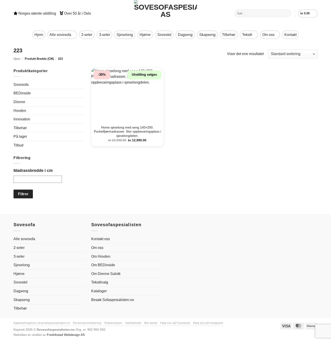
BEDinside (22, 93)
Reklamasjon (113, 323)
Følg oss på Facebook (175, 323)
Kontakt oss (100, 239)
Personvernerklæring (87, 323)
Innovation (22, 119)
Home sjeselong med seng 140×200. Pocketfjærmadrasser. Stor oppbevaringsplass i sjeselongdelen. (127, 131)
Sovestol (164, 35)
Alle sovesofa (60, 35)
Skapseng (207, 35)
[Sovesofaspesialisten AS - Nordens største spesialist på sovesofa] (165, 13)
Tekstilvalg (99, 282)
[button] (307, 13)
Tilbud (18, 145)
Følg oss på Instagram (208, 323)
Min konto (150, 323)
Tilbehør (228, 35)
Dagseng (185, 35)
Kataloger (99, 291)
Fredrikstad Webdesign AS (66, 335)
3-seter (104, 35)
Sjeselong (125, 35)
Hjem (38, 35)
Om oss (268, 35)
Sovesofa (21, 84)
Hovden (20, 111)
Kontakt (290, 35)
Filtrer (23, 194)
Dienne (19, 102)
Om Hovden (100, 256)
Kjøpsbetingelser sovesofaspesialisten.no (42, 323)
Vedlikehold (133, 323)
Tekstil (247, 35)
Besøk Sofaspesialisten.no (112, 300)
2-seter (86, 35)
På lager (20, 136)
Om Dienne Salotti (105, 274)
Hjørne (145, 35)
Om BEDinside (103, 265)
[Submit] (286, 13)
